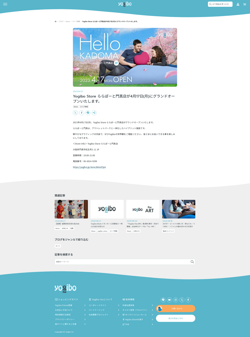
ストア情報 (84, 106)
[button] (94, 112)
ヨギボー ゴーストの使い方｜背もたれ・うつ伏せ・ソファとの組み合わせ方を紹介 (178, 225)
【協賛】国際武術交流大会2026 (67, 224)
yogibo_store (102, 231)
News (76, 106)
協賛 (71, 228)
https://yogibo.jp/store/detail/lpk (89, 167)
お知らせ (65, 228)
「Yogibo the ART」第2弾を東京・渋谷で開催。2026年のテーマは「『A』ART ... (143, 225)
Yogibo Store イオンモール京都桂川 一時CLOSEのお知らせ (107, 225)
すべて (57, 246)
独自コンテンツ (168, 231)
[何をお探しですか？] (192, 262)
